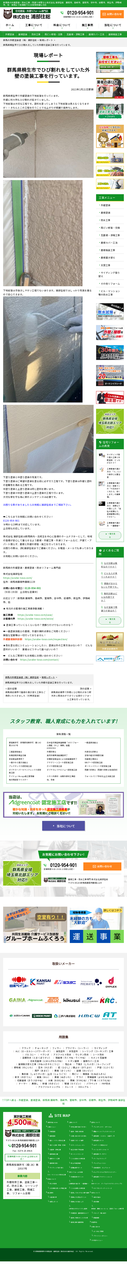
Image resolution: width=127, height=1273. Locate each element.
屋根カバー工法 (96, 34)
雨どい (75, 1073)
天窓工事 (105, 265)
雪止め (68, 1064)
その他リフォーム (110, 283)
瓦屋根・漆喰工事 (76, 34)
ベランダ (44, 1054)
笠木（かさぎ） (46, 1067)
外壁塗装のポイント (77, 1177)
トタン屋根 (73, 1061)
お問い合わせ (95, 1227)
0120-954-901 (80, 12)
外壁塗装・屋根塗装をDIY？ (80, 1213)
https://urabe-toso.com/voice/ (36, 618)
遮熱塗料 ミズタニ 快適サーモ (104, 1136)
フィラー (56, 1048)
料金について (52, 1179)
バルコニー (30, 1054)
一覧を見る (111, 535)
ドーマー (23, 1083)
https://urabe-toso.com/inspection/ (46, 639)
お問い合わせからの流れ (78, 1136)
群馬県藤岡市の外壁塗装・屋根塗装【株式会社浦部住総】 (55, 1251)
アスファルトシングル (49, 1086)
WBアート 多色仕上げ (100, 1145)
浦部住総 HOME (53, 1122)
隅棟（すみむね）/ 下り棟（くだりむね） (91, 1080)
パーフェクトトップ (100, 1158)
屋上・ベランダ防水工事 (57, 1140)
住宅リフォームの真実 (76, 1172)
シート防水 (98, 1054)
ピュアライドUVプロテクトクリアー (105, 1172)
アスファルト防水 (62, 1054)
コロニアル (83, 1086)
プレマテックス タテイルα (103, 1127)
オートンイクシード (77, 1154)
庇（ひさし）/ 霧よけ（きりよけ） (75, 1067)
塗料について (95, 1122)
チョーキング (41, 1048)
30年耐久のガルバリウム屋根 (78, 1208)
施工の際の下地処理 (77, 1149)
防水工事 (36, 34)
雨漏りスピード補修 (77, 1140)
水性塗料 (73, 1051)
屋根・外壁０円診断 (77, 1131)
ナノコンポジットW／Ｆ (101, 1149)
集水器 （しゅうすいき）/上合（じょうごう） (45, 1073)
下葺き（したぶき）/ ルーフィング (93, 1064)
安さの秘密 (53, 1183)
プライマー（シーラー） (77, 1048)
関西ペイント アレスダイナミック (104, 1131)
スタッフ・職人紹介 (100, 1213)
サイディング (100, 1048)
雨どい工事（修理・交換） (58, 1145)
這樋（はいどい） (85, 1070)
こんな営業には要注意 (78, 1188)
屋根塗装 (22, 34)
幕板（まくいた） (63, 1070)
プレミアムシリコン (100, 1163)
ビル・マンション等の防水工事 (109, 292)
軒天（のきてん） (24, 1077)
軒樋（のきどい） (51, 1083)
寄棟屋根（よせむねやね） (100, 1077)
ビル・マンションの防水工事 (57, 1174)
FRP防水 (106, 1083)
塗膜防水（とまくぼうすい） (36, 1057)
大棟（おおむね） (57, 1080)
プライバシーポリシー (101, 1236)
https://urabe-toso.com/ (17, 577)
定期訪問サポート (76, 1168)
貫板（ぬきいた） (63, 1077)
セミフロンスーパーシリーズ (103, 1188)
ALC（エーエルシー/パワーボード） (34, 1051)
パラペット (92, 1083)
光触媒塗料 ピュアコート (102, 1168)
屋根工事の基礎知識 (77, 1222)
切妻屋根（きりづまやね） (30, 1080)
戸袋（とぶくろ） (106, 1067)
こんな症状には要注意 (78, 1158)
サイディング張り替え (109, 274)
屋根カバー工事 (55, 1158)
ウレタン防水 (82, 1054)
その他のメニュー (97, 1240)
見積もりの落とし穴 (77, 1202)
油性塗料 (60, 1051)
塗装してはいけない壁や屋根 (80, 1193)
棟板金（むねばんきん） (95, 1073)
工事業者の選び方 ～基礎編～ (78, 1183)
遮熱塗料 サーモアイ (100, 1154)
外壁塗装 (9, 34)
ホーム (10, 25)
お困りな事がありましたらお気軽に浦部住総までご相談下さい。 (38, 504)
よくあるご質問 (99, 1231)
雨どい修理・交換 (54, 34)
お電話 (61, 548)
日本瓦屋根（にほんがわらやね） (47, 1061)
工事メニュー (52, 1127)
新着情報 (96, 1218)
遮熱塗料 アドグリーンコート (103, 1177)
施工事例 (50, 1193)
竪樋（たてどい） (73, 1083)
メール (71, 548)
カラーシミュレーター (78, 1145)
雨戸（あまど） (42, 1070)
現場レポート (54, 1202)
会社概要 (96, 1202)
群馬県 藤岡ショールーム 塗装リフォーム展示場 (107, 1208)
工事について (73, 1122)
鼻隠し (35, 1083)
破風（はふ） (43, 1077)
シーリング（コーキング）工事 (97, 1051)
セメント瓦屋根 (99, 1057)
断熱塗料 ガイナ (99, 1140)
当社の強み (97, 1197)
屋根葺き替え (108, 257)
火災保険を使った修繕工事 (58, 1188)
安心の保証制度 (76, 1163)
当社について (66, 826)
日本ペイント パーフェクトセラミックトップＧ (106, 1183)
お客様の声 (53, 1197)
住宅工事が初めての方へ (78, 1127)
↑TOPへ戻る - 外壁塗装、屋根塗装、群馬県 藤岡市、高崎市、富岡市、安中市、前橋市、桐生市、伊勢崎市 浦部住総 (63, 1101)
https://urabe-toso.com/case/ (35, 614)
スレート (69, 1086)
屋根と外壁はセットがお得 (79, 1218)
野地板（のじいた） (24, 1067)
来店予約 (94, 1222)
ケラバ (79, 1077)
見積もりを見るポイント (78, 1197)
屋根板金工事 (115, 34)
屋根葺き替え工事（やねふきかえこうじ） (39, 1064)
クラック (26, 1048)
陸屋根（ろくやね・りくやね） (71, 1057)
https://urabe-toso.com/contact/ (39, 659)
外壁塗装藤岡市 (110, 648)
